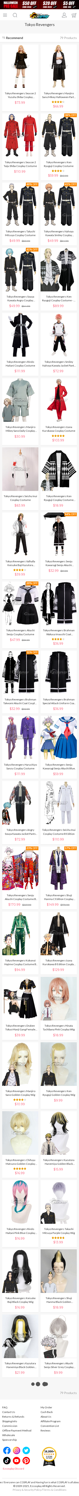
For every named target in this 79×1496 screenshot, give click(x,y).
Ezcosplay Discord (13, 1468)
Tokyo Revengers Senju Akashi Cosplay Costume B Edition (20, 897)
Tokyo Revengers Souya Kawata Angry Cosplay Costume (20, 298)
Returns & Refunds (13, 1416)
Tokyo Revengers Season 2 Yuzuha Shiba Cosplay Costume (20, 95)
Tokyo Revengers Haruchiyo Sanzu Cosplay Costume (20, 766)
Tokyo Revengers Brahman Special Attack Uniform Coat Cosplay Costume (59, 701)
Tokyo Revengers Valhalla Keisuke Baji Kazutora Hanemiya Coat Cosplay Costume (20, 563)
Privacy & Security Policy (27, 1489)
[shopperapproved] (49, 1456)
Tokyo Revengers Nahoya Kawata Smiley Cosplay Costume (59, 233)
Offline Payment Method (16, 1430)
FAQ (4, 1407)
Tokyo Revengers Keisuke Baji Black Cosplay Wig (20, 1299)
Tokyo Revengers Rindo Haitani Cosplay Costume (20, 363)
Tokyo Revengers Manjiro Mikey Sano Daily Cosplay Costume (20, 429)
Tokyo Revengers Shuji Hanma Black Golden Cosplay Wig (59, 1300)
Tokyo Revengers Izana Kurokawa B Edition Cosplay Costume (59, 962)
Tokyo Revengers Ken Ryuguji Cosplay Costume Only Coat (59, 498)
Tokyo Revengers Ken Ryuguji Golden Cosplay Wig (59, 1092)
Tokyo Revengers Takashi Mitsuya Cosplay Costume (20, 233)
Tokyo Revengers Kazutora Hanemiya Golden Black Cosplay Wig (58, 1162)
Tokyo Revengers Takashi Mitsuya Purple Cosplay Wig (59, 1230)
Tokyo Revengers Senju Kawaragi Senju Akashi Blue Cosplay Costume (59, 766)
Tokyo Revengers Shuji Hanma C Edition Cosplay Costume (58, 897)
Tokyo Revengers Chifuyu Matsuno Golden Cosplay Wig (20, 1162)
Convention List (50, 1425)
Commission (9, 1425)
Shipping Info (9, 1421)
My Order (46, 1407)
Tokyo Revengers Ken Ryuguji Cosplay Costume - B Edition (58, 298)
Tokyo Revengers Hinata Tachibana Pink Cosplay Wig (59, 1027)
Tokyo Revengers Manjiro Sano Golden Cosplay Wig (20, 1092)
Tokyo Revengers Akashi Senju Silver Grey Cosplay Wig (59, 1365)
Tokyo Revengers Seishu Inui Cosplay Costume (20, 498)
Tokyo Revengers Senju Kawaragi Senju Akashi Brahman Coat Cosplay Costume (58, 563)
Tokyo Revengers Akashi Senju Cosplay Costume (20, 632)
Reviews (45, 1430)
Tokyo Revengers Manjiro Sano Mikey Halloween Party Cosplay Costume (58, 95)
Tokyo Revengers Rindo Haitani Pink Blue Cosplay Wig (20, 1231)
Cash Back (47, 1412)
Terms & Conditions (54, 1489)
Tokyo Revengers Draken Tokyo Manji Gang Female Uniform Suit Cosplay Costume (20, 1027)
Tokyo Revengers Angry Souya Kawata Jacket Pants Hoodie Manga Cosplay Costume (20, 831)
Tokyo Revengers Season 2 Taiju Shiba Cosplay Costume (20, 164)
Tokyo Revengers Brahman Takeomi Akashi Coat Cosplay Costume (20, 701)
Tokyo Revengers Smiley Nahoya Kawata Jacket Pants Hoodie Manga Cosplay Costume (58, 363)
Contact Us (8, 1412)
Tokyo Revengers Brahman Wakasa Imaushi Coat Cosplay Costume (59, 632)
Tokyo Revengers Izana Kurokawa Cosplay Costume (58, 428)
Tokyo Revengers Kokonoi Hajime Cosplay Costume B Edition (20, 962)
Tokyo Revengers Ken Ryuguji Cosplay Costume (59, 164)
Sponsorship (9, 1439)
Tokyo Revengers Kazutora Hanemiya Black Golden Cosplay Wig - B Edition (20, 1365)
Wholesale (8, 1435)
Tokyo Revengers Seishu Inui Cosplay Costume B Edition (58, 831)
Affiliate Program (51, 1421)
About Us (46, 1416)
